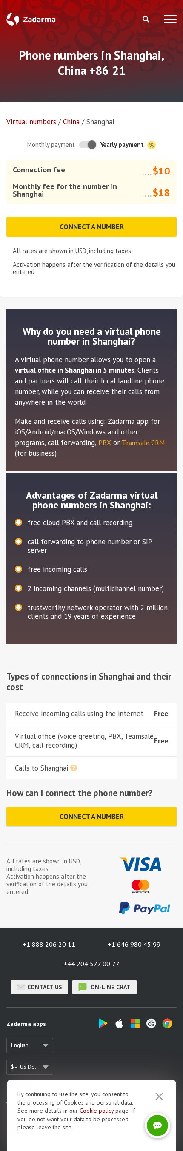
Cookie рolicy (97, 1110)
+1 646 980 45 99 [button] (134, 944)
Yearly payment (123, 144)
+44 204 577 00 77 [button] (91, 964)
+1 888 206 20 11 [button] (49, 944)
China (71, 121)
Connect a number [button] (92, 226)
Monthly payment (51, 144)
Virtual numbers (31, 121)
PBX (104, 442)
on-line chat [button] (110, 987)
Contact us (44, 987)
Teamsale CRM (143, 442)
